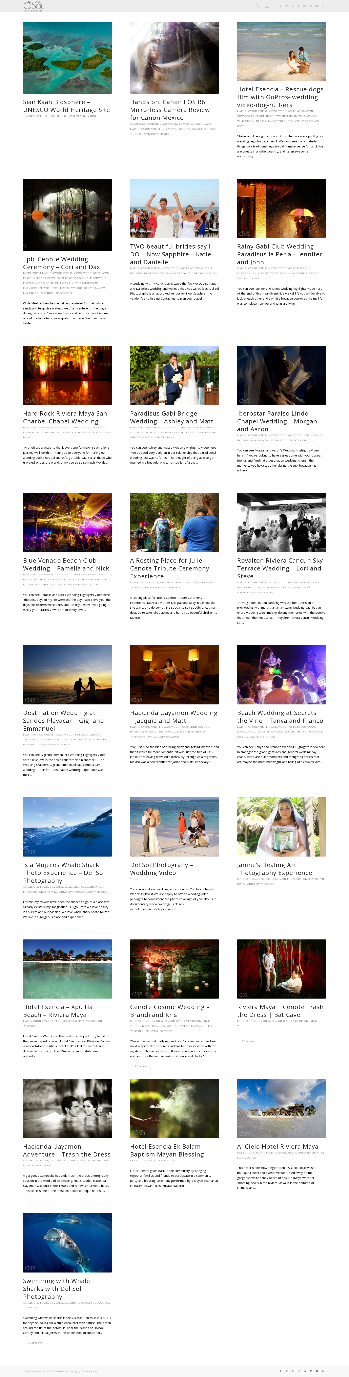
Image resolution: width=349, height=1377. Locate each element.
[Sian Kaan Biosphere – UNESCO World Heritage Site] (67, 58)
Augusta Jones (280, 587)
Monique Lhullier (283, 731)
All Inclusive (264, 273)
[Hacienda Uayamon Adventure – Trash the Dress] (67, 1108)
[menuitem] (257, 6)
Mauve (272, 121)
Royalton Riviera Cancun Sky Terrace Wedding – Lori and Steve (280, 568)
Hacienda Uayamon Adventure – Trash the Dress (67, 1150)
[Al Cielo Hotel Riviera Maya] (281, 1108)
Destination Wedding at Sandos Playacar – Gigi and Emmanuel (63, 720)
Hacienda (136, 731)
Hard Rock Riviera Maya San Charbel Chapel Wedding (65, 417)
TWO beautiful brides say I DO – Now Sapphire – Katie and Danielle (170, 254)
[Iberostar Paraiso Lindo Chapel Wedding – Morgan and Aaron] (281, 375)
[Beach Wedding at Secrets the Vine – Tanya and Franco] (281, 674)
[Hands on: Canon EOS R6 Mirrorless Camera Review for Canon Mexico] (174, 58)
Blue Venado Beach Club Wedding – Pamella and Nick (66, 564)
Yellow (300, 121)
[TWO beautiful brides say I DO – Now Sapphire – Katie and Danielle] (174, 208)
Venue (48, 1020)
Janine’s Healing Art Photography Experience (274, 869)
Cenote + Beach (248, 878)
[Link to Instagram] (299, 6)
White (167, 1030)
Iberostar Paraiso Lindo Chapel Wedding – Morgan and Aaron (277, 421)
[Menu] (267, 6)
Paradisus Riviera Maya (158, 437)
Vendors (37, 1020)
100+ (264, 121)
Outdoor (243, 116)
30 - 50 (187, 273)
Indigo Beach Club (59, 293)
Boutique (258, 116)
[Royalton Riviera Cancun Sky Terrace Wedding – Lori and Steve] (281, 522)
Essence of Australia (65, 579)
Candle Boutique (93, 278)
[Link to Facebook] (281, 6)
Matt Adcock (76, 891)
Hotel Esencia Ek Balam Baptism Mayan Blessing (167, 1150)
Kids (162, 582)
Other (99, 886)
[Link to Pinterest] (287, 6)
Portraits (169, 128)
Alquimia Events (161, 432)
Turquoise (285, 121)
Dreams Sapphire (206, 273)
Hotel (270, 116)
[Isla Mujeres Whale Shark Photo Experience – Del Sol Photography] (67, 826)
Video (92, 115)
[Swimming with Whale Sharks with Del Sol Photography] (67, 1242)
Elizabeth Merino (188, 731)
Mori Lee (52, 283)
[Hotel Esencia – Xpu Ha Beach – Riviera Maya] (67, 969)
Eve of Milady (284, 273)
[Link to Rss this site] (323, 6)
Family (153, 582)
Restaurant (55, 278)
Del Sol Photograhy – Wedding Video (161, 869)
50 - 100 (279, 440)
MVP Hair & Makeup (94, 579)
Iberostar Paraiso (300, 440)
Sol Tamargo (159, 133)
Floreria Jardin (34, 283)
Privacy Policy (90, 1371)
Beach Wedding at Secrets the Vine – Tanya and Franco (280, 716)
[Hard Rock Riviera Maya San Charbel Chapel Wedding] (67, 375)
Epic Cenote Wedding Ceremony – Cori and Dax (61, 263)
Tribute (135, 587)
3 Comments (35, 1343)
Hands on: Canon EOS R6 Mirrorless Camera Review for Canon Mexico (170, 110)
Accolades (137, 123)
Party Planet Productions (79, 283)
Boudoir (153, 123)
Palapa (28, 579)
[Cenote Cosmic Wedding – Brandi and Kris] (174, 969)
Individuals (202, 123)
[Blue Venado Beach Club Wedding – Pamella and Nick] (67, 522)
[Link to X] (293, 6)
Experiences (58, 115)
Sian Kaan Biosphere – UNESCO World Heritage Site (66, 106)
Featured (186, 123)
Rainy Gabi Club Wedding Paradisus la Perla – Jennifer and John (279, 254)
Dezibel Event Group (189, 432)
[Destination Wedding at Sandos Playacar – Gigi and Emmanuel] (67, 674)
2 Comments (142, 1066)
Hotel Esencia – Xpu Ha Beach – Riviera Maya (58, 1011)
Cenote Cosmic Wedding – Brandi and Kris (170, 1011)
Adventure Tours (35, 115)
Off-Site (149, 1030)
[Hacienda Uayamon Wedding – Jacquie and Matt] (174, 674)
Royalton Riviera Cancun (255, 592)
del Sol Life (58, 886)
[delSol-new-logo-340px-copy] (33, 6)
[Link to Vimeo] (311, 6)
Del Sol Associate (64, 432)
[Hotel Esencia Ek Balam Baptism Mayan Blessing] (174, 1108)
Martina (29, 293)
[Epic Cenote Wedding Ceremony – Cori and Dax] (67, 215)
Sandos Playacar (58, 744)
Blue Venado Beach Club (81, 584)
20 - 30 (39, 293)
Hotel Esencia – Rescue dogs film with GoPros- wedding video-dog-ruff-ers (280, 97)
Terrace (201, 268)
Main (71, 115)
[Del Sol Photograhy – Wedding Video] (174, 826)
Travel (81, 115)
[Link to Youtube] (317, 6)
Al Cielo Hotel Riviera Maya (278, 1146)
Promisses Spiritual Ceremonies (46, 287)
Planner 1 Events (307, 273)
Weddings (285, 111)
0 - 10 (146, 736)
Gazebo (95, 427)
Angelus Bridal (98, 739)
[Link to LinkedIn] (305, 6)
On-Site (255, 121)
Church (84, 427)
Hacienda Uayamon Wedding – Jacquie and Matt (174, 716)
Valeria (165, 273)
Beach (297, 111)
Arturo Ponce (164, 731)
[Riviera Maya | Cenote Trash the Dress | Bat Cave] (281, 969)
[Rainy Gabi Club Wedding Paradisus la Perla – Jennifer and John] (281, 208)
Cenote (144, 133)
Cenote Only (169, 123)
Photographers (149, 128)
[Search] (257, 6)
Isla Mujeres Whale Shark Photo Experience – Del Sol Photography (64, 873)
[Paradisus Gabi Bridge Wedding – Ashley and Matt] (174, 375)
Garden (307, 111)
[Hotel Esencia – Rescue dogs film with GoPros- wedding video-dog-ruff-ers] (281, 51)
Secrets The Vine (263, 736)
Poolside (243, 731)
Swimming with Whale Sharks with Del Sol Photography (56, 1289)
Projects (184, 128)
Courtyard (45, 739)
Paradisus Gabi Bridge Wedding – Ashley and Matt (171, 417)
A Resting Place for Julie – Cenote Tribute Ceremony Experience (169, 568)
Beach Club (73, 278)
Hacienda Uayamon (165, 736)
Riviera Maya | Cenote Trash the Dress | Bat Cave (280, 1011)
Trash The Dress (203, 128)
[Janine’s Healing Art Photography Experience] (281, 826)
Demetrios (152, 273)
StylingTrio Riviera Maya (293, 116)
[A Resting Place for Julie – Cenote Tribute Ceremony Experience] (174, 522)
